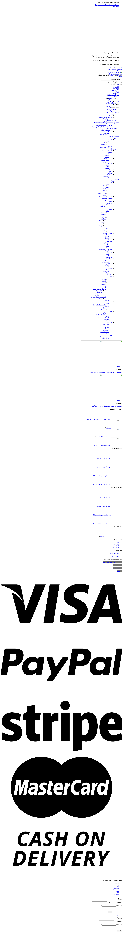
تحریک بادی (109, 106)
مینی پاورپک (105, 262)
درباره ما (116, 781)
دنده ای (107, 191)
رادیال (104, 185)
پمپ (111, 182)
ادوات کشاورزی (107, 274)
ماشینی (113, 90)
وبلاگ (117, 89)
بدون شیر (96, 293)
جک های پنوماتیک (111, 96)
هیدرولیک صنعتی (111, 181)
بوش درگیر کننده (104, 325)
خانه (118, 779)
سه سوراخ (99, 292)
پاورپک (107, 260)
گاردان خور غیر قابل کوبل (98, 297)
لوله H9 (110, 171)
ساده (107, 204)
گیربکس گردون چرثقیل (105, 117)
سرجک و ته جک (108, 158)
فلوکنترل (103, 219)
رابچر (104, 230)
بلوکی (100, 223)
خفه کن (107, 327)
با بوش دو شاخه (104, 161)
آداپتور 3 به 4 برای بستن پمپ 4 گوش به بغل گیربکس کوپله (106, 372)
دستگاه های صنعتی (110, 128)
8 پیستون (103, 282)
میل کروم (109, 174)
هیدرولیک (106, 133)
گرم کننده (106, 250)
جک (111, 301)
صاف (104, 195)
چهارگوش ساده (104, 147)
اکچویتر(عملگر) (111, 95)
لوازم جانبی (109, 252)
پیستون (110, 152)
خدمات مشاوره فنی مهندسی (108, 123)
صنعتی (114, 88)
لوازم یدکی (109, 257)
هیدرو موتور (109, 263)
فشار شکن (109, 241)
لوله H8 (110, 169)
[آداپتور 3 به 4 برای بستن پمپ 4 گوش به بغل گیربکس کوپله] (101, 364)
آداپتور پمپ (106, 324)
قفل (104, 231)
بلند (108, 153)
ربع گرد (103, 217)
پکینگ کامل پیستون (107, 150)
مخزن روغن (105, 338)
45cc (104, 190)
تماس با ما (116, 88)
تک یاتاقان (106, 155)
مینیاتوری (109, 101)
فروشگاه (116, 782)
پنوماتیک (116, 91)
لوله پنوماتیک (108, 145)
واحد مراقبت (112, 111)
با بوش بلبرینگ (105, 160)
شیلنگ (107, 236)
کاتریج (100, 220)
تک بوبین (103, 212)
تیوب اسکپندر (118, 796)
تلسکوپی (106, 306)
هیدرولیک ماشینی (111, 266)
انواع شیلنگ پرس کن (106, 130)
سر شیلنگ (106, 271)
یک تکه (100, 225)
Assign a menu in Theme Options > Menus (107, 5)
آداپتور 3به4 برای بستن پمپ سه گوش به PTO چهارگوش (107, 406)
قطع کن (106, 319)
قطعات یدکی (108, 320)
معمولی (107, 157)
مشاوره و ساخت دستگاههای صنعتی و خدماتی (106, 122)
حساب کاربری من (114, 790)
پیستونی (107, 184)
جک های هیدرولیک (107, 198)
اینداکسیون (106, 176)
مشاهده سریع (118, 366)
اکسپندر (112, 796)
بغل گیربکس (108, 115)
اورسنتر (107, 242)
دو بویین (103, 214)
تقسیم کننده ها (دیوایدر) (105, 196)
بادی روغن (106, 313)
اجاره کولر (112, 799)
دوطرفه (103, 308)
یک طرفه (103, 227)
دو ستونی (109, 99)
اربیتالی (107, 265)
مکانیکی (103, 222)
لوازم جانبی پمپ (104, 332)
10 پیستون (103, 279)
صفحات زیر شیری (107, 239)
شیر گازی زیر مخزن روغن (101, 317)
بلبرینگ (117, 87)
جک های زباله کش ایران (99, 305)
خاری (104, 142)
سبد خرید (116, 792)
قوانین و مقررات (114, 793)
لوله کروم (109, 173)
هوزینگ (107, 255)
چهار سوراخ (99, 290)
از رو (107, 165)
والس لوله (107, 796)
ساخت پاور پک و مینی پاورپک (104, 125)
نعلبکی (107, 333)
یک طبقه (103, 207)
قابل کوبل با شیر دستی (99, 289)
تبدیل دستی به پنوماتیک (102, 314)
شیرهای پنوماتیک (111, 103)
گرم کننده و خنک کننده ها (105, 249)
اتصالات (107, 234)
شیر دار (97, 295)
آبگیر (114, 93)
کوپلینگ (107, 238)
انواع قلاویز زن (108, 131)
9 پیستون (103, 284)
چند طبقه (103, 206)
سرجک (110, 139)
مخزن (110, 335)
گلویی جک (109, 163)
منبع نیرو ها (109, 258)
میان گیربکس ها (107, 119)
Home (111, 75)
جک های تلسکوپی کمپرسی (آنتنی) (99, 126)
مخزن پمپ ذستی (104, 336)
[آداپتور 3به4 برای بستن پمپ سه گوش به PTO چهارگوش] (101, 398)
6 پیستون (103, 281)
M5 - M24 (103, 134)
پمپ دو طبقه (102, 193)
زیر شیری (109, 203)
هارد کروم (106, 177)
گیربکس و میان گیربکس (112, 112)
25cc (104, 188)
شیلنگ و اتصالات (111, 109)
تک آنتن (107, 199)
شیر (111, 311)
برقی (110, 104)
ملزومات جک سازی (113, 136)
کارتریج (104, 247)
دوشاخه (107, 141)
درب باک (106, 328)
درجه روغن (106, 330)
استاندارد (109, 98)
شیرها (110, 209)
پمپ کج (103, 285)
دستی (110, 107)
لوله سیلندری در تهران (113, 120)
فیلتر (107, 254)
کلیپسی (103, 144)
